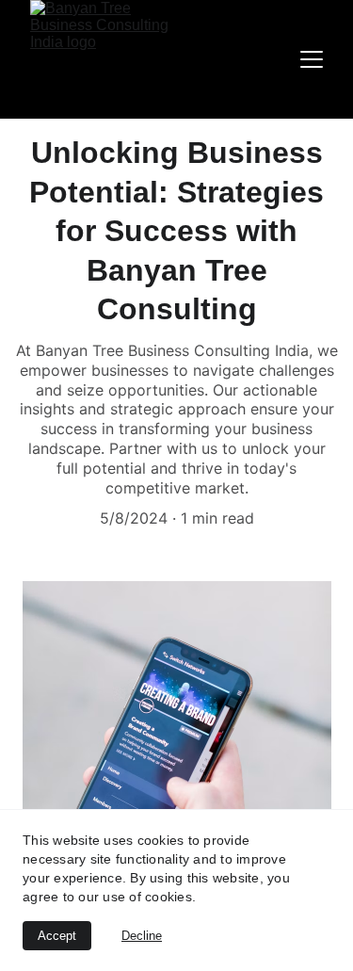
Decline (141, 936)
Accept (57, 936)
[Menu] (311, 59)
